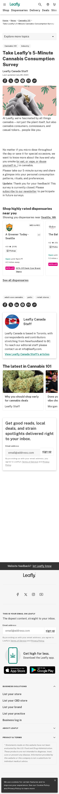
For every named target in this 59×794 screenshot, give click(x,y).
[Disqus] (29, 516)
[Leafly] (15, 5)
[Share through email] (28, 81)
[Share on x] (11, 81)
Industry (25, 46)
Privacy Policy (14, 788)
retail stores (43, 297)
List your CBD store (15, 700)
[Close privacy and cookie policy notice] (55, 780)
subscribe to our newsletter (20, 191)
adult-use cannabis (14, 297)
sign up (46, 451)
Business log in (12, 720)
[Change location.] (48, 5)
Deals (45, 10)
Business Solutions (15, 686)
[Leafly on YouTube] (41, 594)
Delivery (35, 10)
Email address (12, 446)
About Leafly (10, 728)
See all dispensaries (16, 280)
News (13, 20)
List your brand (12, 707)
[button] (34, 81)
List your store (12, 694)
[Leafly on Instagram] (33, 594)
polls (30, 297)
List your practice (14, 713)
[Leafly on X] (26, 594)
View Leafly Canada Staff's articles (27, 354)
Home (5, 20)
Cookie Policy (43, 785)
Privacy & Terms (12, 737)
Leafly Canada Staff (15, 71)
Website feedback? (29, 566)
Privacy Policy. (37, 641)
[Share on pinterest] (22, 81)
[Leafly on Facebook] (18, 594)
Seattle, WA (48, 217)
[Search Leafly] (40, 5)
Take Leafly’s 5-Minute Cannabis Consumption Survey (28, 24)
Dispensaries (19, 10)
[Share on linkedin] (16, 81)
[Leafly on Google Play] (42, 670)
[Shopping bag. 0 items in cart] (54, 5)
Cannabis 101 (24, 20)
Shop (6, 10)
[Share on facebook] (5, 81)
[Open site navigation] (5, 5)
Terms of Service (30, 462)
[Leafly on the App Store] (15, 670)
